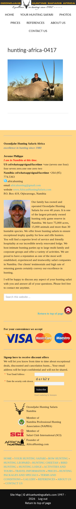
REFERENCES (35, 22)
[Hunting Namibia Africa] (38, 8)
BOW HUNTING (58, 458)
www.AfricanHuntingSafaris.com (32, 189)
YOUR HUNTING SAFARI (35, 14)
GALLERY (29, 479)
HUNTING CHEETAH (45, 462)
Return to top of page (38, 503)
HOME (9, 14)
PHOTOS (64, 14)
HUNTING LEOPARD (17, 462)
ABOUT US (58, 22)
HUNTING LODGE (30, 466)
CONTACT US (38, 31)
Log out (42, 499)
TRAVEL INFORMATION (30, 471)
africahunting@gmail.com (26, 185)
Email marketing (40, 395)
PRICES (14, 22)
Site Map (15, 494)
